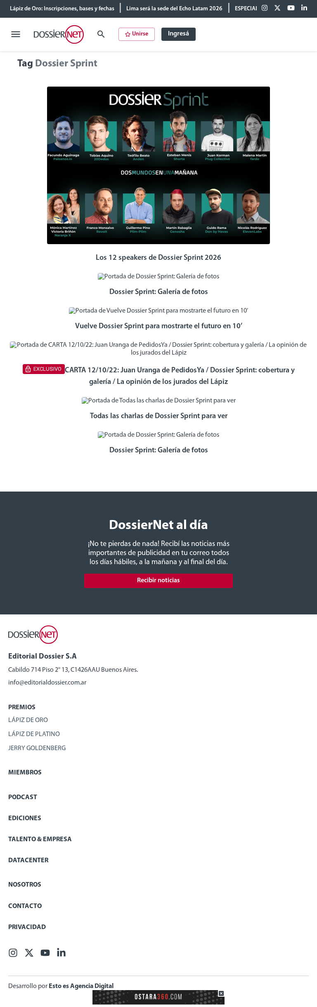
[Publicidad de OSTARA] (158, 1003)
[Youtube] (291, 9)
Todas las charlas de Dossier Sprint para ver (158, 416)
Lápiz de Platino (34, 734)
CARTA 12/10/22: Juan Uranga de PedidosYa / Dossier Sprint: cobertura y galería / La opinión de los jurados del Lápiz (180, 376)
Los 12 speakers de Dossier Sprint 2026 (158, 258)
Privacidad (27, 927)
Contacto (25, 906)
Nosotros (24, 885)
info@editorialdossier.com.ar (47, 683)
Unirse (140, 34)
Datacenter (28, 860)
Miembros (25, 772)
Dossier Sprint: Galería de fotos (158, 292)
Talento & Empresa (40, 839)
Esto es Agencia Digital (81, 986)
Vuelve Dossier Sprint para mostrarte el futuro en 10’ (158, 326)
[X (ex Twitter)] (277, 9)
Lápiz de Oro (28, 720)
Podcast (22, 797)
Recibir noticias (158, 580)
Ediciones (24, 818)
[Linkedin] (304, 9)
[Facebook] (264, 9)
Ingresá (178, 34)
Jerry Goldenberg (37, 748)
